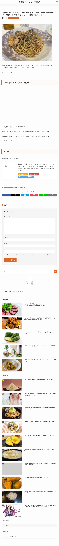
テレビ (10, 18)
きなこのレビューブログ (29, 2)
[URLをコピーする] (52, 195)
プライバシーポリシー (10, 536)
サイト (5, 249)
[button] (6, 195)
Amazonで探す (23, 174)
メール (6, 243)
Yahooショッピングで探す (25, 176)
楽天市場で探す (34, 174)
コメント (7, 216)
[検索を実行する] (55, 271)
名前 (6, 237)
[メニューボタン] (2, 2)
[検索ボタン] (57, 2)
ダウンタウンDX (16, 18)
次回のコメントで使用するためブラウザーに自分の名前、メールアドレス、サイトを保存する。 (29, 255)
